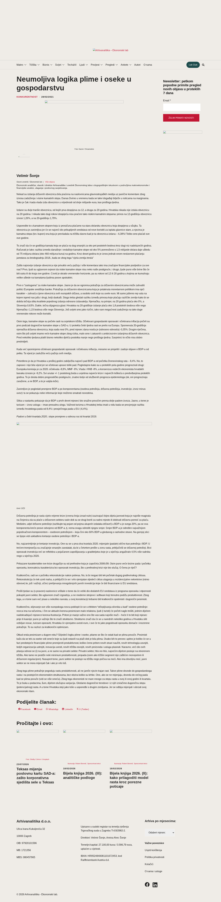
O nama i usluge (153, 871)
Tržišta (32, 65)
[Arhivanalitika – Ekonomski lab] (110, 50)
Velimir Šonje (28, 176)
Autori (137, 65)
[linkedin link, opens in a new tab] (155, 884)
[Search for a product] (203, 65)
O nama (148, 65)
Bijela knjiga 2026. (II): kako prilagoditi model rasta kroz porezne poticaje (129, 779)
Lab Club (193, 65)
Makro (20, 65)
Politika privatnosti (154, 857)
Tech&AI (71, 65)
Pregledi (110, 65)
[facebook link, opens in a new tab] (147, 884)
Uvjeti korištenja (153, 850)
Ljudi (82, 65)
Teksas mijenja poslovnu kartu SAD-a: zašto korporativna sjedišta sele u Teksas (36, 775)
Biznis (46, 65)
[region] (110, 20)
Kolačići (149, 864)
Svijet (58, 65)
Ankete (124, 65)
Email (167, 100)
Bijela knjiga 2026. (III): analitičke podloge (82, 775)
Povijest (95, 65)
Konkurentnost (27, 97)
